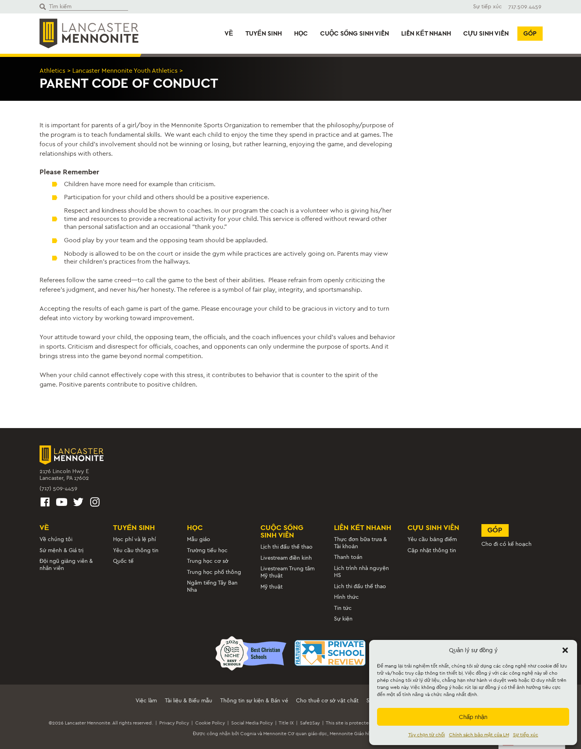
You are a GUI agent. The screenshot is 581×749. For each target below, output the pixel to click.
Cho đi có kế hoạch (506, 544)
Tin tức (343, 608)
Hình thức (346, 597)
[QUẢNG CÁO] (45, 503)
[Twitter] (78, 503)
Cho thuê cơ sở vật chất (327, 701)
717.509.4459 (524, 6)
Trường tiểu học (207, 550)
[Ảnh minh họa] (94, 503)
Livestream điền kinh (286, 558)
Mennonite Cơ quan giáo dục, (295, 733)
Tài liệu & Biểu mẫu (188, 701)
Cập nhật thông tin (431, 550)
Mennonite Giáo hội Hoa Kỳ (359, 733)
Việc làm (146, 701)
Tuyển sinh (263, 33)
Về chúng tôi (56, 539)
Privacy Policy (174, 723)
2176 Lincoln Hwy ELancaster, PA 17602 (64, 475)
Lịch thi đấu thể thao (286, 547)
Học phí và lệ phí (134, 539)
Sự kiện (343, 619)
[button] (565, 650)
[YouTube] (61, 503)
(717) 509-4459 (58, 488)
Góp (530, 33)
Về (228, 33)
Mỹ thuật (271, 587)
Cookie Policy (210, 723)
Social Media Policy (252, 723)
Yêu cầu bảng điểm (432, 539)
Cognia (248, 733)
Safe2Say (310, 723)
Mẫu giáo (198, 539)
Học (301, 33)
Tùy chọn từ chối (426, 735)
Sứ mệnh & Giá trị (61, 550)
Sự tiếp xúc (525, 735)
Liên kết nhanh (426, 33)
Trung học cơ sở (207, 561)
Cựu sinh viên (486, 33)
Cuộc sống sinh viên (354, 33)
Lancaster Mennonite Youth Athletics (124, 70)
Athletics (52, 70)
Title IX (286, 723)
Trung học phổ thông (214, 572)
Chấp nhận (473, 717)
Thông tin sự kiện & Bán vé (254, 701)
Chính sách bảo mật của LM (479, 735)
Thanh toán (348, 557)
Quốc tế (123, 561)
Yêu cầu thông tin (135, 550)
